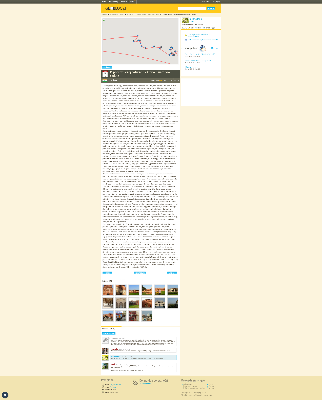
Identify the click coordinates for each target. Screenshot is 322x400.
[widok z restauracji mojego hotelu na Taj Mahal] (146, 322)
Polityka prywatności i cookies (194, 388)
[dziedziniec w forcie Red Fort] (133, 309)
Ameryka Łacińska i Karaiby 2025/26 (200, 54)
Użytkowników (115, 385)
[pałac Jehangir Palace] (133, 296)
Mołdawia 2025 (191, 67)
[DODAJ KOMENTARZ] (108, 334)
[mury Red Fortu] (108, 322)
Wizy (132, 2)
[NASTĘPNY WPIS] (178, 82)
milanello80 (113, 14)
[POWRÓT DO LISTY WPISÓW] (175, 82)
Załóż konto (205, 2)
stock (113, 364)
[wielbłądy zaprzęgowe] (121, 322)
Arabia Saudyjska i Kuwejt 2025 (198, 61)
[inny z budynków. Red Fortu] (146, 309)
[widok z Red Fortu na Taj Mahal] (172, 309)
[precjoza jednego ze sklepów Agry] (133, 322)
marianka (114, 349)
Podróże (124, 2)
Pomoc (211, 386)
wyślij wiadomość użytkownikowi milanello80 (203, 40)
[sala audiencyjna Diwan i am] (172, 296)
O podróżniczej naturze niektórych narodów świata (179, 14)
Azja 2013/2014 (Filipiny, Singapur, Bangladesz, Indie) (143, 14)
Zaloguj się (216, 2)
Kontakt (211, 388)
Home (104, 2)
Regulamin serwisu (190, 386)
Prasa (211, 384)
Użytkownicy (113, 2)
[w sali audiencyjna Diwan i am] (121, 309)
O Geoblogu (187, 384)
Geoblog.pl (104, 14)
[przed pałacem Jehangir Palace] (159, 296)
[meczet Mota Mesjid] (159, 309)
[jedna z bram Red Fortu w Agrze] (108, 296)
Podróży (113, 387)
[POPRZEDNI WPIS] (171, 82)
